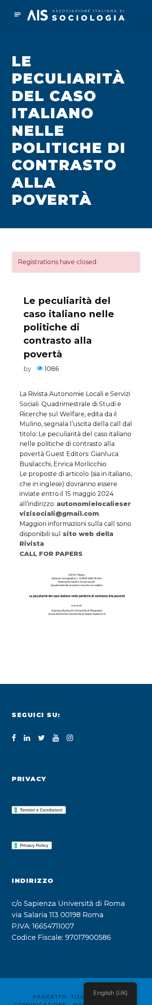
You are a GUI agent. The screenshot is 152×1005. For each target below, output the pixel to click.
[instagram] (70, 737)
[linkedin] (27, 737)
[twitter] (41, 737)
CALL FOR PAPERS (51, 554)
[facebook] (14, 737)
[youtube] (56, 737)
